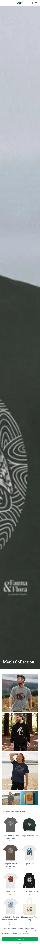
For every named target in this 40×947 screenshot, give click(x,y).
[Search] (32, 3)
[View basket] (36, 3)
